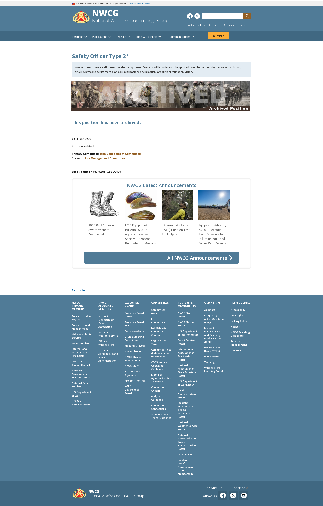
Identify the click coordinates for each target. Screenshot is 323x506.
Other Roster (185, 454)
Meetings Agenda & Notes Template (161, 378)
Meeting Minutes (135, 345)
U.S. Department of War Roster (187, 383)
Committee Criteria (157, 388)
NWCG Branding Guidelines (240, 334)
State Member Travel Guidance (161, 416)
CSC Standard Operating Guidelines (159, 365)
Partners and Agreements (132, 373)
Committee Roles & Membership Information (161, 353)
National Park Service (80, 384)
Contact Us (193, 25)
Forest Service (80, 343)
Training (209, 362)
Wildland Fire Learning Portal (213, 369)
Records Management (239, 343)
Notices (235, 326)
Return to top (81, 290)
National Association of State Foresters (81, 374)
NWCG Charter (133, 351)
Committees (230, 25)
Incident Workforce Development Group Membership (186, 467)
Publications (211, 356)
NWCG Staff (131, 366)
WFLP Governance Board (132, 390)
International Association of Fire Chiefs (80, 352)
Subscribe (238, 487)
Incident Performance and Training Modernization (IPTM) (213, 335)
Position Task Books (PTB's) (212, 349)
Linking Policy (239, 321)
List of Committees (158, 320)
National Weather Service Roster (188, 426)
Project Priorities (135, 380)
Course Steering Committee (134, 338)
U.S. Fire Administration (81, 402)
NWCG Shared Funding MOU (133, 358)
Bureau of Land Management (81, 326)
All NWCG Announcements (197, 258)
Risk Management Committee (120, 153)
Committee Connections (158, 407)
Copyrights (237, 315)
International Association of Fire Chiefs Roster (186, 354)
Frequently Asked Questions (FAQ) (214, 319)
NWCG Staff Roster (184, 314)
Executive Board (211, 25)
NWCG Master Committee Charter (159, 331)
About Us (246, 25)
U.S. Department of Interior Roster (188, 332)
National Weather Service (108, 334)
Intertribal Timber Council (81, 363)
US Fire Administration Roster (187, 394)
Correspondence (134, 331)
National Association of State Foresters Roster (187, 370)
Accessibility (238, 309)
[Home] (81, 17)
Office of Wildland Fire (106, 343)
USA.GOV (236, 350)
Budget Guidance (157, 398)
